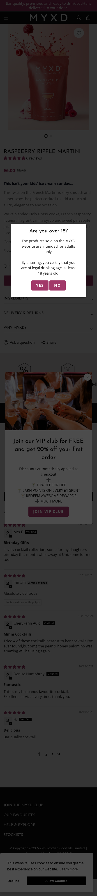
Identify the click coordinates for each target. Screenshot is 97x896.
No (57, 285)
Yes (40, 285)
